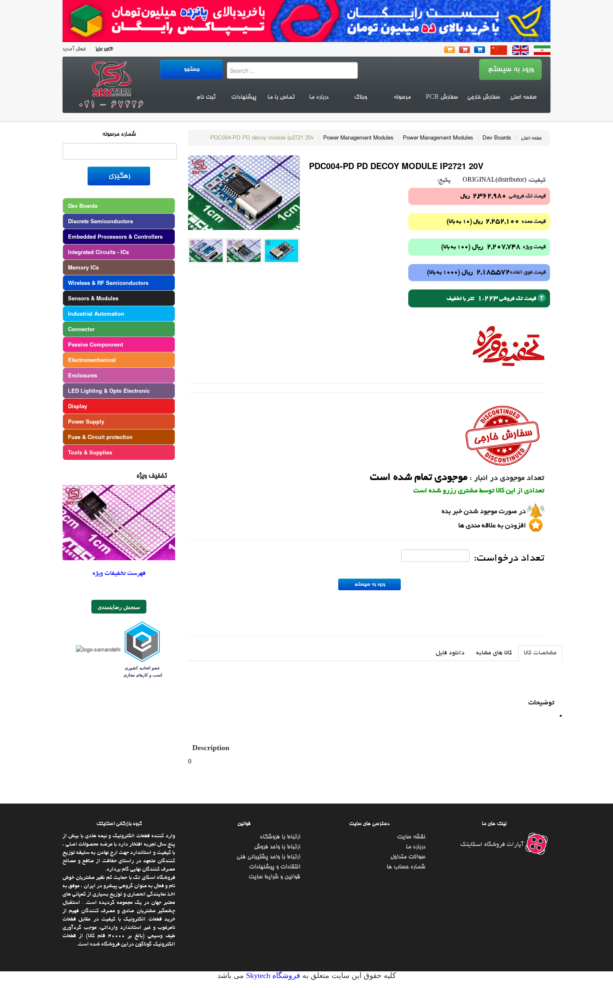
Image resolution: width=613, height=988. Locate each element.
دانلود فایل (450, 653)
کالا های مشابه (494, 653)
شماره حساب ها (406, 867)
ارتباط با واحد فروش (277, 847)
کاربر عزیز (103, 49)
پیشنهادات (243, 97)
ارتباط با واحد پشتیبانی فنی (268, 857)
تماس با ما (281, 97)
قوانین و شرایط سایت (274, 877)
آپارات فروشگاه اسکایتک (492, 844)
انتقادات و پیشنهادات (274, 867)
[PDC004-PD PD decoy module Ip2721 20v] (244, 192)
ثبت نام (206, 97)
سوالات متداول (407, 857)
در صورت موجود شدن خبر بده (484, 512)
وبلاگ (360, 97)
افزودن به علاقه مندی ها (492, 526)
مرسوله (402, 97)
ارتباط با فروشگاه (280, 837)
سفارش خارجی (483, 97)
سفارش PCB (442, 97)
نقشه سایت (411, 837)
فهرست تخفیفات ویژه (119, 573)
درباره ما (319, 97)
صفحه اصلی (523, 97)
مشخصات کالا (540, 653)
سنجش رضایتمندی (119, 607)
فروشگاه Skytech (272, 975)
